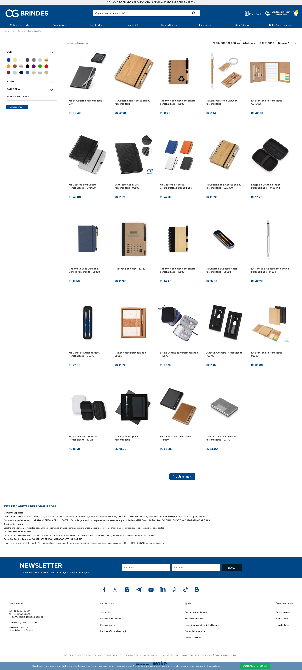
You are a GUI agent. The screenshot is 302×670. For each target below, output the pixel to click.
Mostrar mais (182, 476)
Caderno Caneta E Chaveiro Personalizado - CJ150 (221, 438)
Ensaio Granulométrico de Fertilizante (201, 625)
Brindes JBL (132, 25)
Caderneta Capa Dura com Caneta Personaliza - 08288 (84, 270)
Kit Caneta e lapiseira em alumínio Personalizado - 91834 (270, 270)
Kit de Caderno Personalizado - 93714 (86, 102)
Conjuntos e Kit (34, 31)
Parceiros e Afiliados (194, 619)
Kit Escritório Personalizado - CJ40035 (267, 102)
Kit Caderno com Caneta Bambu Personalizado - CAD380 (223, 186)
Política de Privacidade (110, 619)
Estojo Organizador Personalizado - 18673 (179, 354)
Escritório (21, 31)
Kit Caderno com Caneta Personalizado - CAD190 (82, 186)
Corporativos (59, 25)
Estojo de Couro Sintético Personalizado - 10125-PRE (266, 186)
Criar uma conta (283, 612)
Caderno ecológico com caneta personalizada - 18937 (177, 270)
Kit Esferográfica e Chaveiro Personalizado (222, 102)
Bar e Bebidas (242, 25)
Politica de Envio (107, 625)
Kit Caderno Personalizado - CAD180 (175, 438)
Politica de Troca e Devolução (113, 631)
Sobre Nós (105, 612)
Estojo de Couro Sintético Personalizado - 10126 (83, 438)
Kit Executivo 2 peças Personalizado (127, 438)
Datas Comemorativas (280, 25)
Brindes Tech (205, 25)
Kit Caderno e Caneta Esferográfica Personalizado (176, 186)
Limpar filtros (17, 107)
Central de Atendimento (196, 612)
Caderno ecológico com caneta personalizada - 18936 (177, 102)
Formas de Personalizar (195, 631)
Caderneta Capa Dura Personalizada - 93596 (127, 186)
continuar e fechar (255, 666)
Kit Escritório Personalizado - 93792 (267, 354)
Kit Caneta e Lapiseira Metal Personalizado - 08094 (221, 270)
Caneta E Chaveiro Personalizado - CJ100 (224, 354)
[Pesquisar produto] (194, 13)
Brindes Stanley (169, 25)
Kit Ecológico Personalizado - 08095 (131, 354)
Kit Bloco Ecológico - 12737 (130, 268)
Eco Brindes (96, 25)
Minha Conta (255, 14)
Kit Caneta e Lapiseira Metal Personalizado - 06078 (84, 354)
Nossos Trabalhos (193, 637)
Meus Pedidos (282, 625)
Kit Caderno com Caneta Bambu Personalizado (132, 102)
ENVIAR (232, 568)
